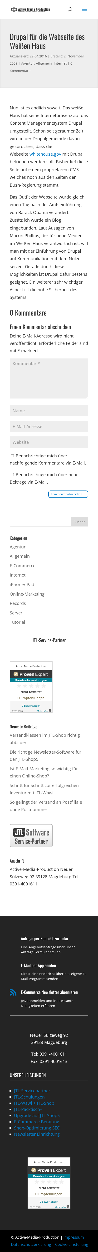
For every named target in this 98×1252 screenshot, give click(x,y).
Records (18, 603)
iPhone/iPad (22, 584)
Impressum (74, 1237)
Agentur (27, 63)
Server (16, 613)
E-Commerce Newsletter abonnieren (49, 992)
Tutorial (17, 622)
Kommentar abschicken (66, 494)
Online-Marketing (27, 594)
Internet (60, 63)
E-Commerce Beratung (36, 1121)
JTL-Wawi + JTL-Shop (34, 1103)
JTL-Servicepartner (32, 1091)
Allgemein (44, 63)
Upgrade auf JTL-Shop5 (37, 1115)
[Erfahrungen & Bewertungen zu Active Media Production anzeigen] (31, 711)
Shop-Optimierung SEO (37, 1128)
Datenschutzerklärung (31, 1244)
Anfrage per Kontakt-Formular (45, 938)
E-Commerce (22, 565)
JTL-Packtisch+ (28, 1109)
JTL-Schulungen (29, 1097)
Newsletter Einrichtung (37, 1134)
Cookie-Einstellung (71, 1244)
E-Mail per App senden (38, 965)
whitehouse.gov (45, 154)
